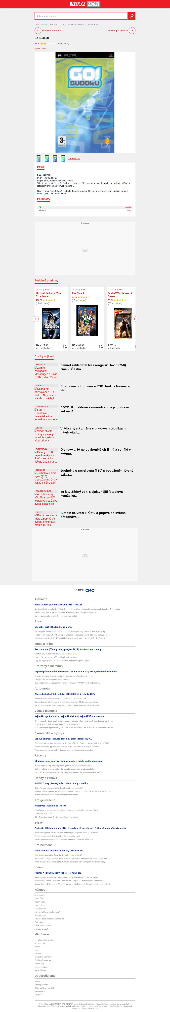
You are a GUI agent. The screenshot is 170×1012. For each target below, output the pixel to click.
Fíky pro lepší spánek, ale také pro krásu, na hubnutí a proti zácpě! (62, 661)
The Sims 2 (78, 293)
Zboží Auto (39, 922)
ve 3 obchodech (79, 348)
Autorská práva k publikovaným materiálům (113, 1004)
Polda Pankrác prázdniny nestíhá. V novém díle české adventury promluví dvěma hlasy (70, 862)
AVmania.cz (41, 449)
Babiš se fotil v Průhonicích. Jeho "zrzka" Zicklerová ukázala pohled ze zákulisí (66, 877)
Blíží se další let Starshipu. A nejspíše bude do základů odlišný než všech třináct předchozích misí (74, 721)
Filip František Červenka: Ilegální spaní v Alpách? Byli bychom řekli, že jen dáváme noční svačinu (74, 791)
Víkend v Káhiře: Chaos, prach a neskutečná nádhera (56, 795)
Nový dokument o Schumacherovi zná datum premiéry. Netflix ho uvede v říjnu (66, 702)
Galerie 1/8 (74, 158)
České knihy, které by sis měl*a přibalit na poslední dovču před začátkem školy (66, 810)
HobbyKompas (40, 915)
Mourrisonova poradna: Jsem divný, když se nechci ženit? (58, 855)
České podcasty (41, 985)
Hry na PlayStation (75, 24)
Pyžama (38, 953)
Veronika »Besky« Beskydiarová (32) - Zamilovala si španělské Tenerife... (64, 676)
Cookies (118, 1006)
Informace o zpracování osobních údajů (98, 1006)
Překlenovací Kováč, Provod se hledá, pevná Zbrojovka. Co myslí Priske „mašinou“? (69, 881)
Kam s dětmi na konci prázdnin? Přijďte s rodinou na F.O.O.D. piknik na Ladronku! (67, 683)
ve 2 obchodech (43, 348)
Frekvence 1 (40, 991)
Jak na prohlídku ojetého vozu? (47, 912)
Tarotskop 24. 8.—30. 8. (44, 814)
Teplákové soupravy (43, 960)
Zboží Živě (39, 899)
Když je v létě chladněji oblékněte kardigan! (52, 680)
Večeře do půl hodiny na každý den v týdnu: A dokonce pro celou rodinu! (63, 766)
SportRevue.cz (43, 407)
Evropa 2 (38, 995)
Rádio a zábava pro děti (44, 988)
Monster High (40, 943)
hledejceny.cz (40, 895)
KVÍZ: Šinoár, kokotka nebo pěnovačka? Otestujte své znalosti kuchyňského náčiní (68, 772)
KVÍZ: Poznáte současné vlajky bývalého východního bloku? (59, 788)
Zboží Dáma (39, 905)
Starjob (37, 981)
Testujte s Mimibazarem (44, 940)
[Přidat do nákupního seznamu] (65, 347)
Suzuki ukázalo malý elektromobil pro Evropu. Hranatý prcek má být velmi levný (67, 705)
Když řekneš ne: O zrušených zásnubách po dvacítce (56, 817)
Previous (36, 319)
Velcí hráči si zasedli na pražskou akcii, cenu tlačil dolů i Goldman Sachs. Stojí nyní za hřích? (72, 743)
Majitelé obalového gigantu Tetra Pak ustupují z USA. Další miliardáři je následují (67, 747)
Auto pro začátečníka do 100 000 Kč (49, 919)
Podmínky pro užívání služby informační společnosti (59, 1006)
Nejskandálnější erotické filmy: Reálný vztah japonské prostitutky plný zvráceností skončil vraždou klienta (77, 609)
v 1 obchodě (114, 348)
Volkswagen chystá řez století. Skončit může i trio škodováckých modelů (64, 750)
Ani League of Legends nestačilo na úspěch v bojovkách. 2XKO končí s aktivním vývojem (71, 858)
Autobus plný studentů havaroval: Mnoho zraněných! (56, 654)
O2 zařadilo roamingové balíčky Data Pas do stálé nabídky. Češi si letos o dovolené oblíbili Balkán (74, 728)
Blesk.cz (40, 365)
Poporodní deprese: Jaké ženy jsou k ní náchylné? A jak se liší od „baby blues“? (67, 833)
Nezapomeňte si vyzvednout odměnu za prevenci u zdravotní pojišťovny (64, 839)
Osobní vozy (40, 902)
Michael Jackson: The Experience (48, 295)
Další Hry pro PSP (44, 290)
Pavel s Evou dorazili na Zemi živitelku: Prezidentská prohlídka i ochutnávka (65, 612)
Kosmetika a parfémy (43, 957)
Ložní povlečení (41, 967)
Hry (62, 24)
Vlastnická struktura (90, 1008)
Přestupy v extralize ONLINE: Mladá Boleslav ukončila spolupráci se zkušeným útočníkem (71, 638)
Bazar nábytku (40, 970)
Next (134, 319)
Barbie (37, 947)
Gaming (53, 24)
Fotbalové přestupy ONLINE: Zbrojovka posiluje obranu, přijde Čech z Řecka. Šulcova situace (72, 635)
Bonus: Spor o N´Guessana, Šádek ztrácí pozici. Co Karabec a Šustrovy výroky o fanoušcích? (73, 884)
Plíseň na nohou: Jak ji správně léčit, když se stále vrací (57, 836)
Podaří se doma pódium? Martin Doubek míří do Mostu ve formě (60, 698)
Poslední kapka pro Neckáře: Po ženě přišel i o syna (56, 657)
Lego (37, 950)
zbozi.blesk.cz (41, 24)
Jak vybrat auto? (41, 929)
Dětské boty (39, 963)
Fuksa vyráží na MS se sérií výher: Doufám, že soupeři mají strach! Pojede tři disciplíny (70, 632)
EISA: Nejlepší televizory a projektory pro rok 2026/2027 (57, 724)
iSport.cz (40, 386)
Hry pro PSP (92, 24)
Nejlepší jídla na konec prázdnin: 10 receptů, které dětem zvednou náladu (64, 769)
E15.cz (39, 428)
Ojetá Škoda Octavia (43, 925)
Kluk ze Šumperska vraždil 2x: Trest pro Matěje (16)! (56, 616)
